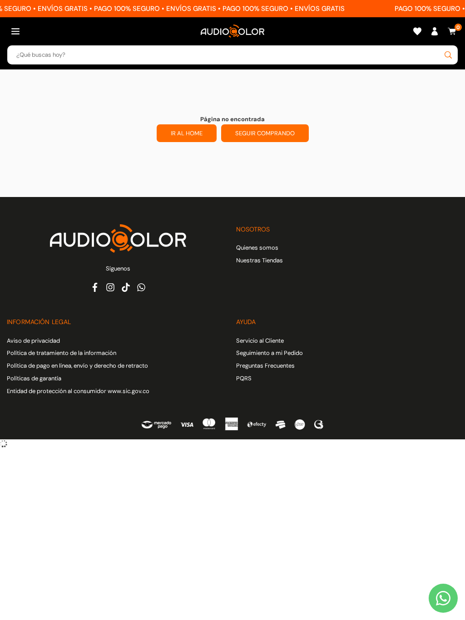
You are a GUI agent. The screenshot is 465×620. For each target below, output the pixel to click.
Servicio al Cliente (260, 340)
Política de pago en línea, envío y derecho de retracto (77, 365)
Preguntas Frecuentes (265, 365)
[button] (15, 31)
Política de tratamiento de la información (61, 353)
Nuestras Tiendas (259, 260)
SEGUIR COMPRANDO (265, 133)
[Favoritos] (417, 31)
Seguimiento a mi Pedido (269, 353)
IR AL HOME (187, 133)
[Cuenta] (434, 31)
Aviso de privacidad (33, 340)
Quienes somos (257, 247)
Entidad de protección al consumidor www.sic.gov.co (78, 391)
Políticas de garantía (34, 378)
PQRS (244, 378)
